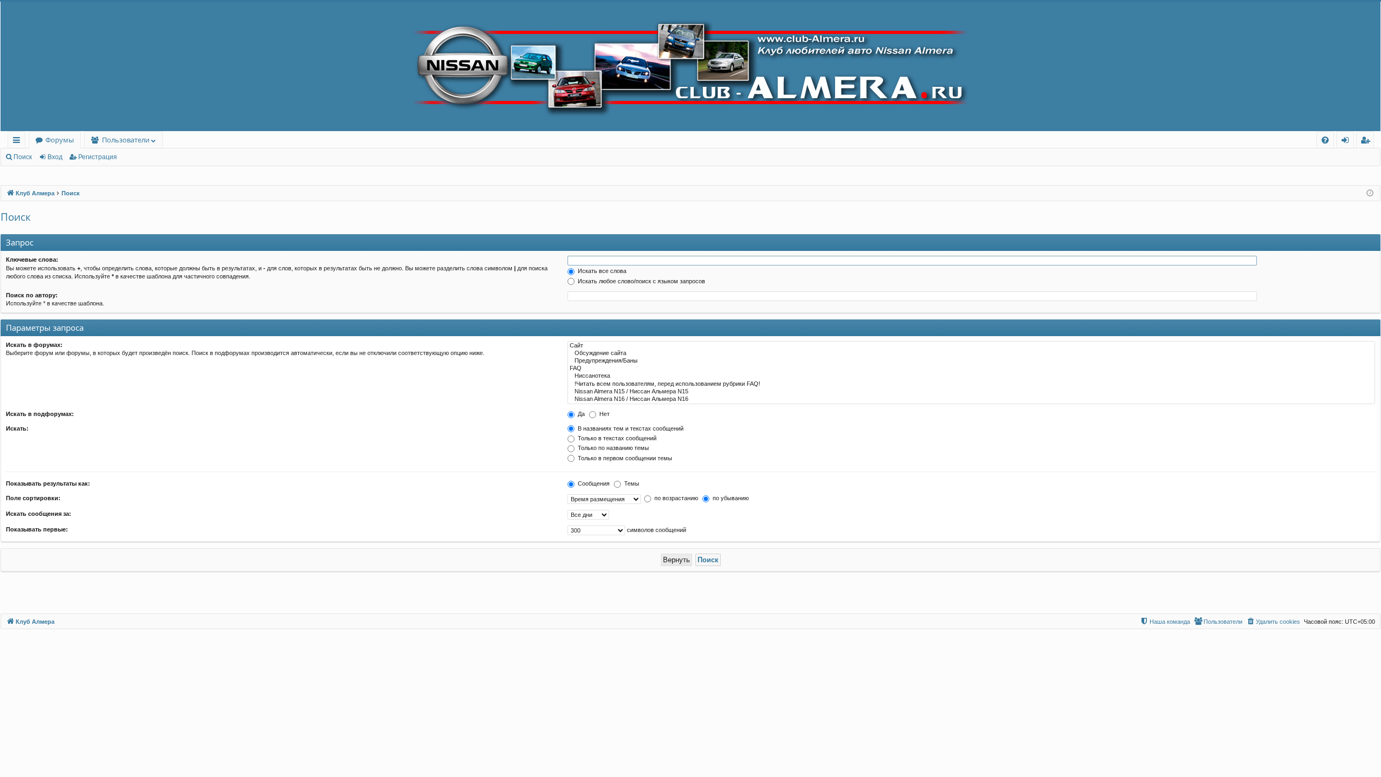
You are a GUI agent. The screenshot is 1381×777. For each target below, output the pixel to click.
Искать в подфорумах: (40, 414)
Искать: (17, 428)
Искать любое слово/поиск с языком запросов (640, 281)
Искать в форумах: (34, 345)
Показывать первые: (37, 529)
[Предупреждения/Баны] (971, 361)
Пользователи (125, 140)
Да (580, 414)
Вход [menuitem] (1347, 141)
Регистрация (97, 157)
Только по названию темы (612, 448)
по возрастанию (675, 498)
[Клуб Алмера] (690, 66)
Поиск (22, 157)
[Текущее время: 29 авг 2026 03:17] (1369, 193)
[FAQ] (971, 368)
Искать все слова (601, 271)
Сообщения (593, 483)
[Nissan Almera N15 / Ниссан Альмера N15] (971, 392)
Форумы (59, 140)
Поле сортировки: (33, 498)
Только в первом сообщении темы (624, 458)
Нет (604, 414)
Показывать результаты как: (48, 483)
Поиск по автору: (32, 295)
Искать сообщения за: (38, 513)
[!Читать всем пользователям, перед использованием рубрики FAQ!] (971, 384)
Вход (55, 157)
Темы (631, 483)
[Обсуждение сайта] (971, 353)
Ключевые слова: (32, 259)
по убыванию (730, 498)
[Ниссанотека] (971, 376)
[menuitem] (1325, 140)
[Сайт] (971, 346)
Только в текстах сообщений (616, 438)
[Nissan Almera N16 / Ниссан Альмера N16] (971, 399)
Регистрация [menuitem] (1367, 141)
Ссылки (18, 141)
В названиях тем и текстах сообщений (629, 428)
